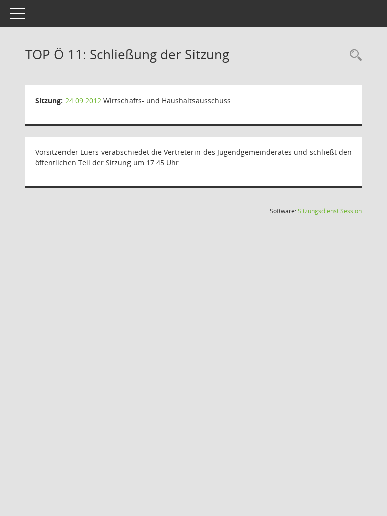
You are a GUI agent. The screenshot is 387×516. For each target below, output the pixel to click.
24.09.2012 (83, 100)
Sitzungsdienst (330, 211)
